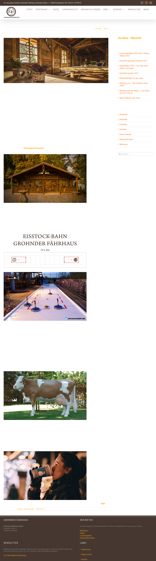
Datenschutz (86, 554)
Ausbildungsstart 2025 (129, 73)
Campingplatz (86, 535)
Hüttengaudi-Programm (34, 148)
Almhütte (123, 119)
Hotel (82, 533)
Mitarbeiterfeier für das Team (131, 78)
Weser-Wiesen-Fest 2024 (130, 98)
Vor (105, 28)
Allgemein (20, 509)
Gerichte (123, 129)
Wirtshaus (124, 144)
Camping (123, 124)
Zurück (98, 28)
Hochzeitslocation (87, 538)
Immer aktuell (125, 134)
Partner (84, 559)
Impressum (86, 549)
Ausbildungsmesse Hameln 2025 (133, 60)
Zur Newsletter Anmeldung (15, 555)
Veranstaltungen (29, 509)
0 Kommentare (40, 509)
